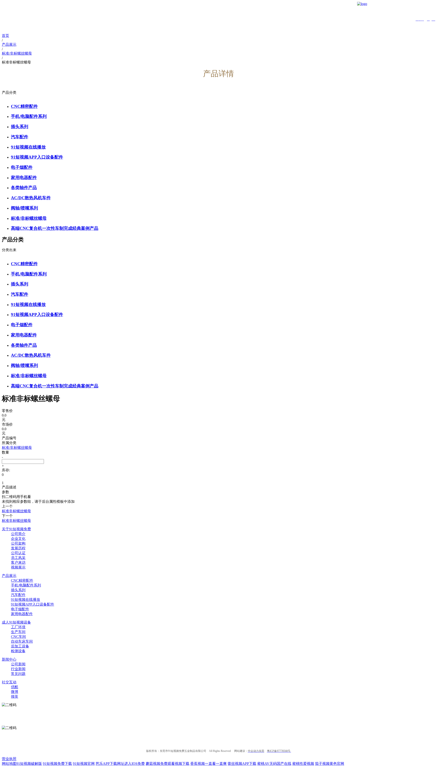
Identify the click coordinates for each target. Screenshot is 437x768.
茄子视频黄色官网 (329, 763)
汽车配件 (19, 136)
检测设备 (18, 651)
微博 (14, 692)
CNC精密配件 (24, 106)
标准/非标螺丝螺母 (29, 218)
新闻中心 (9, 659)
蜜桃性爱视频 (303, 763)
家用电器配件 (24, 177)
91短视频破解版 (29, 763)
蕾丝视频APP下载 (242, 763)
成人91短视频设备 (16, 622)
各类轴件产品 (24, 187)
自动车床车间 (22, 641)
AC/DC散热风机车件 (31, 197)
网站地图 (9, 763)
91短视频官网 (84, 763)
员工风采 (18, 558)
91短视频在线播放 (28, 147)
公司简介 (18, 534)
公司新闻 (18, 664)
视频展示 (18, 567)
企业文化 (18, 539)
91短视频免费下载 (57, 763)
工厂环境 (18, 627)
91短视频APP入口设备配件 (37, 157)
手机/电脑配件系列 (29, 116)
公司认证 (18, 553)
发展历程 (18, 548)
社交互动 (9, 682)
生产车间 (18, 632)
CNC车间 (18, 637)
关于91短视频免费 (16, 529)
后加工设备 (20, 646)
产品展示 (9, 576)
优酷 (14, 687)
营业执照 (9, 759)
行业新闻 (18, 669)
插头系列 (19, 126)
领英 (14, 696)
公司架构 (18, 543)
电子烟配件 (22, 167)
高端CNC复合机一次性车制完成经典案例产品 (54, 228)
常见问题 (18, 674)
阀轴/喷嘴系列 (24, 208)
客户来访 (18, 562)
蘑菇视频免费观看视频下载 (167, 763)
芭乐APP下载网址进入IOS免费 (120, 763)
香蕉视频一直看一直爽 (208, 763)
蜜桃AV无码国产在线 (274, 763)
